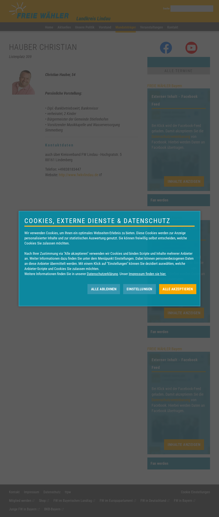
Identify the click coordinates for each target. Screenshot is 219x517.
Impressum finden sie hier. (147, 274)
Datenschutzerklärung (102, 274)
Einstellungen (139, 289)
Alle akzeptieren (178, 289)
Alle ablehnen (104, 289)
